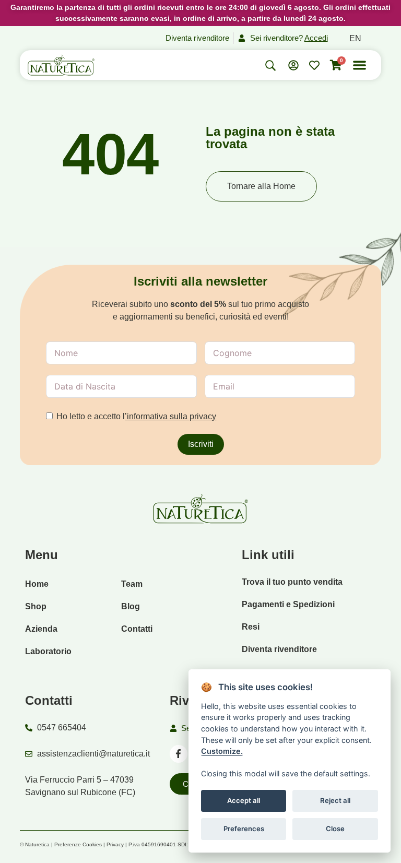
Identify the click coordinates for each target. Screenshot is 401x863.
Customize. (222, 751)
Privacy (115, 844)
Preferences (243, 828)
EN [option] (355, 38)
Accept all (243, 800)
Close (335, 828)
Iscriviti (201, 444)
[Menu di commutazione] (359, 65)
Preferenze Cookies (78, 844)
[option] (355, 38)
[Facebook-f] (178, 754)
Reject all (335, 800)
